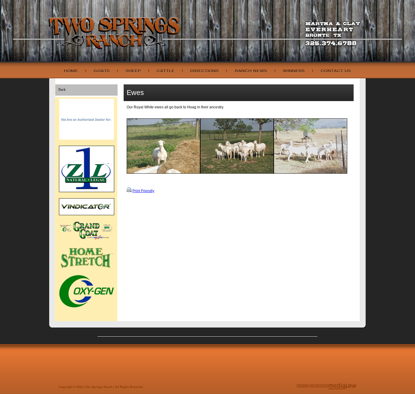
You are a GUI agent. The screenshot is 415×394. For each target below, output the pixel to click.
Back (62, 89)
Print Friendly (143, 191)
